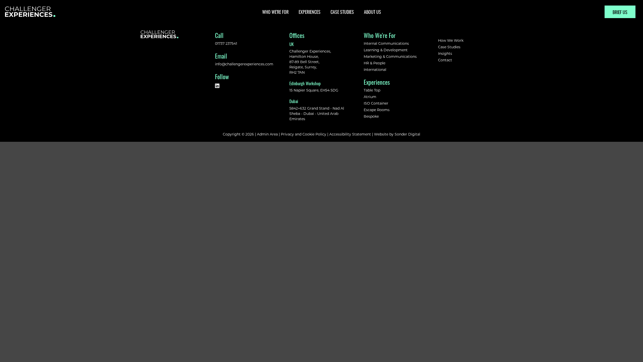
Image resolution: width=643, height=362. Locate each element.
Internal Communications (386, 43)
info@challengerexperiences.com (244, 64)
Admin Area (267, 134)
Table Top (372, 90)
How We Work (450, 40)
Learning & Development (386, 50)
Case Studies (342, 11)
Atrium (370, 96)
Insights (445, 53)
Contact (445, 60)
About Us (372, 11)
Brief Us (620, 11)
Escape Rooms (377, 109)
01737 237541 (226, 43)
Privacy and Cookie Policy (303, 134)
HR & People (374, 63)
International (375, 69)
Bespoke (371, 116)
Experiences (309, 11)
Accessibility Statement (350, 134)
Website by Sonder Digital (397, 134)
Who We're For (275, 11)
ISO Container (376, 103)
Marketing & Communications (391, 56)
